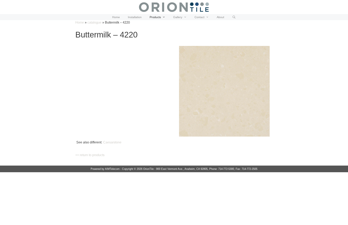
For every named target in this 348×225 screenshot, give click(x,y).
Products (155, 17)
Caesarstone (112, 142)
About (220, 17)
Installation (135, 17)
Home (116, 17)
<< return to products (90, 155)
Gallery (177, 17)
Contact (199, 17)
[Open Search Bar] (234, 17)
